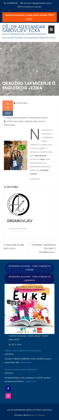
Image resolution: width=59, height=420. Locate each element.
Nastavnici (23, 117)
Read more (26, 362)
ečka (21, 121)
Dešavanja (11, 117)
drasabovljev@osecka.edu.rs (37, 3)
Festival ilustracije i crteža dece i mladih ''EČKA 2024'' (29, 17)
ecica (15, 121)
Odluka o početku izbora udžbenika (20, 369)
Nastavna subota (32, 6)
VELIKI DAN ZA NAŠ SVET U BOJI (13, 246)
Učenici (44, 117)
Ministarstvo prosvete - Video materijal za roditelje (30, 268)
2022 (9, 121)
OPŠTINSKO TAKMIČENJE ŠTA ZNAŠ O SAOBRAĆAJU (44, 248)
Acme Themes (38, 415)
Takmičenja (34, 117)
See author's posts (18, 228)
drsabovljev (22, 103)
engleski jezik (30, 121)
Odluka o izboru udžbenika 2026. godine (23, 350)
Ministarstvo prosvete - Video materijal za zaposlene (30, 278)
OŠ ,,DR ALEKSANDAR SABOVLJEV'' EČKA (23, 29)
